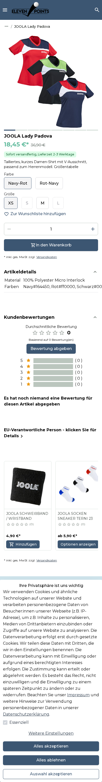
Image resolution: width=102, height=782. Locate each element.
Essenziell (19, 722)
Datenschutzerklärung (26, 714)
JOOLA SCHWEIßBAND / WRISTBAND (27, 516)
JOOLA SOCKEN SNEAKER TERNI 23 (75, 516)
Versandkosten (46, 257)
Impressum (78, 695)
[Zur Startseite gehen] (30, 10)
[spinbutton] (51, 229)
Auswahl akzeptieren (51, 774)
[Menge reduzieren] (9, 229)
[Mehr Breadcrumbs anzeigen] (6, 26)
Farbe (9, 174)
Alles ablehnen (51, 760)
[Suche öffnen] (97, 10)
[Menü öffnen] (5, 10)
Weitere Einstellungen (51, 733)
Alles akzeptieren (51, 746)
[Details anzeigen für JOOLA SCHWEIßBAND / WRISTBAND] (28, 485)
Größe (9, 194)
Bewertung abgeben (51, 348)
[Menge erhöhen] (93, 229)
